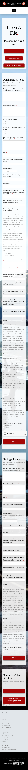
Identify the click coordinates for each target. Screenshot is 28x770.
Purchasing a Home (14, 51)
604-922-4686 (7, 725)
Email (5, 152)
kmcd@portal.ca (8, 727)
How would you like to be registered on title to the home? (13, 209)
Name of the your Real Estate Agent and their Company (13, 175)
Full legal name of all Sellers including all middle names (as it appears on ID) (13, 469)
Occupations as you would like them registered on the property (12, 104)
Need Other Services (14, 65)
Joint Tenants (8, 253)
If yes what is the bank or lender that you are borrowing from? (13, 275)
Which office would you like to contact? (13, 423)
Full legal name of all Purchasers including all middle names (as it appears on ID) (13, 89)
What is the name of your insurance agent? (13, 259)
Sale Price (6, 532)
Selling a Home (14, 58)
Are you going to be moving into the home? (14, 312)
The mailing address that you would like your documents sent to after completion (13, 576)
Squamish (7, 427)
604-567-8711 (7, 745)
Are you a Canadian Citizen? (10, 119)
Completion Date (7, 168)
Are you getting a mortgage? (10, 267)
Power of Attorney (14, 691)
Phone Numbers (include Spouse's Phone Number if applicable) (13, 138)
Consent (5, 320)
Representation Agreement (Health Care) (14, 700)
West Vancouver (8, 425)
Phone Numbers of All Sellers (11, 484)
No (5, 124)
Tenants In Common (9, 255)
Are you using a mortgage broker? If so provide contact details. (13, 283)
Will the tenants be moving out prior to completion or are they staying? (12, 201)
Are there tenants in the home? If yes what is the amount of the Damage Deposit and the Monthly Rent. (13, 192)
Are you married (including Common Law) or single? (13, 128)
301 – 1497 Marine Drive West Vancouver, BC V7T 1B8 (7, 718)
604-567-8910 (7, 747)
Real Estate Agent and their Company (13, 525)
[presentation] (15, 434)
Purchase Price (7, 183)
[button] (14, 10)
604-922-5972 (7, 723)
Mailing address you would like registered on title (13, 160)
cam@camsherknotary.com (11, 749)
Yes (5, 121)
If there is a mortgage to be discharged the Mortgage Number (13, 568)
